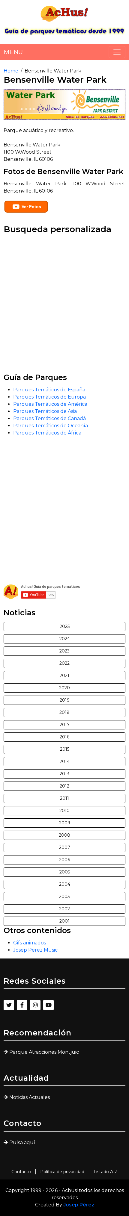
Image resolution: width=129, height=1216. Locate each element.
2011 (64, 798)
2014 (65, 761)
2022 (64, 663)
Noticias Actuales (29, 1097)
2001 (64, 921)
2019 (65, 700)
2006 (64, 859)
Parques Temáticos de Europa (49, 397)
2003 (64, 896)
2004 (64, 884)
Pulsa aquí (22, 1142)
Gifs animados (29, 943)
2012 (64, 786)
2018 (64, 712)
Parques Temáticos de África (47, 433)
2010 (64, 810)
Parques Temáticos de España (49, 390)
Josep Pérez (78, 1205)
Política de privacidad (62, 1171)
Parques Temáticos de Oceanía (50, 425)
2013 (64, 773)
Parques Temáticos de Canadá (49, 418)
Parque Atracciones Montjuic (44, 1052)
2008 (64, 835)
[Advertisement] (64, 308)
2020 (64, 687)
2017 (65, 724)
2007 (64, 847)
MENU (13, 52)
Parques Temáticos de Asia (45, 411)
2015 (64, 749)
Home (11, 71)
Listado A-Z (106, 1171)
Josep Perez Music (35, 950)
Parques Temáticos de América (50, 404)
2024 (64, 638)
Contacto (21, 1171)
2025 (65, 626)
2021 (64, 675)
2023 (64, 651)
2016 (64, 737)
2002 (64, 908)
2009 (64, 823)
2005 (64, 872)
